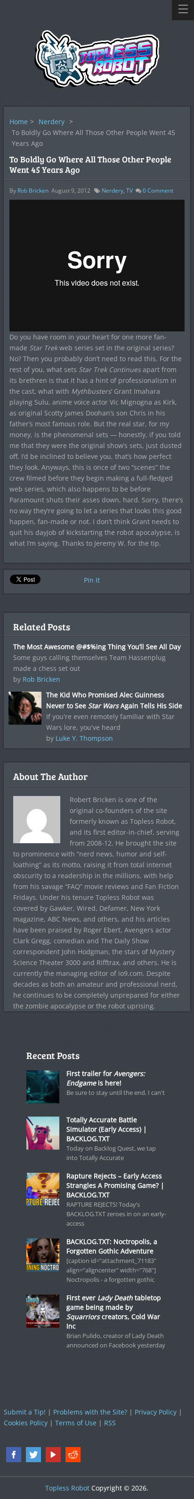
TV (129, 190)
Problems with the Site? (90, 1411)
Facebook (13, 1454)
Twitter (33, 1454)
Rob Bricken (32, 190)
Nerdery (52, 121)
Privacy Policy (156, 1411)
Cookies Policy (26, 1422)
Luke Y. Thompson (84, 738)
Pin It (92, 580)
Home (18, 121)
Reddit (73, 1454)
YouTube (53, 1454)
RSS (110, 1422)
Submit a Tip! (25, 1411)
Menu (183, 10)
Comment (158, 190)
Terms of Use (76, 1422)
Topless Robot (67, 1487)
